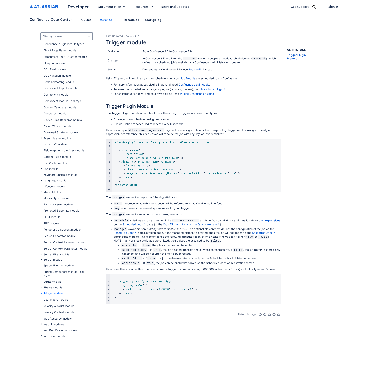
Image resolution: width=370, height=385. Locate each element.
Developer (78, 6)
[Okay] (269, 314)
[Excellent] (278, 314)
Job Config (195, 69)
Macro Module (52, 192)
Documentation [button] (109, 6)
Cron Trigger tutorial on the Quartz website (190, 224)
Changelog (153, 20)
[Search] (314, 7)
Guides (86, 20)
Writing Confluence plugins (197, 93)
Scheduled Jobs (132, 224)
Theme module (53, 287)
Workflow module (54, 336)
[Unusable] (260, 314)
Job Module (187, 78)
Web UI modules (54, 324)
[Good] (274, 314)
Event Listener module (57, 138)
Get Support (300, 6)
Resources (131, 20)
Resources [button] (141, 6)
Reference (105, 20)
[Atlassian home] (43, 6)
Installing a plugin (212, 89)
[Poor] (264, 314)
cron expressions (269, 220)
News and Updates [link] (175, 6)
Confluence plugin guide (194, 84)
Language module (55, 180)
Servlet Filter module (56, 254)
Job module (51, 168)
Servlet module (53, 259)
